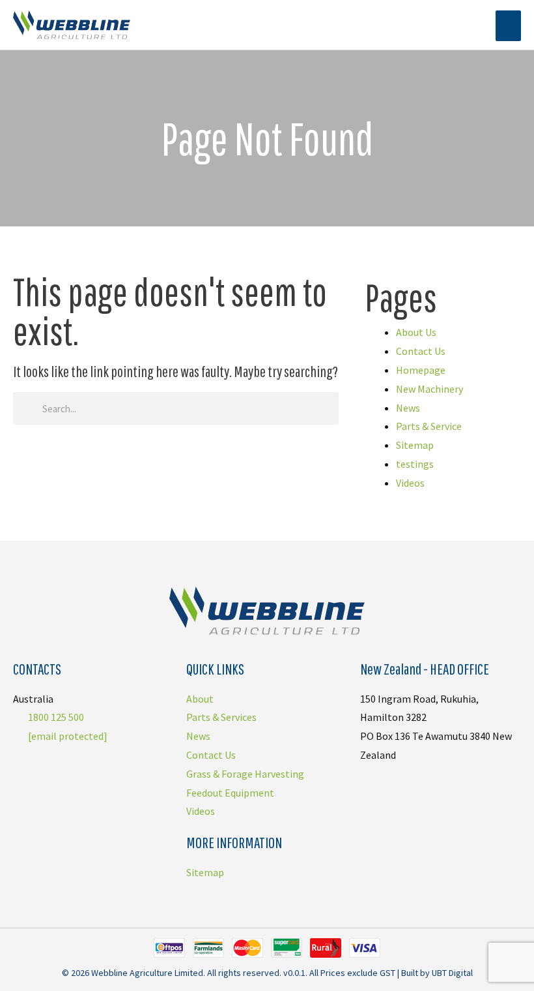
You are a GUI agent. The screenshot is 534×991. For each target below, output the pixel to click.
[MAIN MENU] (508, 25)
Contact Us (420, 351)
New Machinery (429, 388)
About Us (416, 332)
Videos (410, 482)
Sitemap (415, 444)
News (408, 407)
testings (415, 463)
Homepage (420, 369)
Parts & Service (429, 426)
